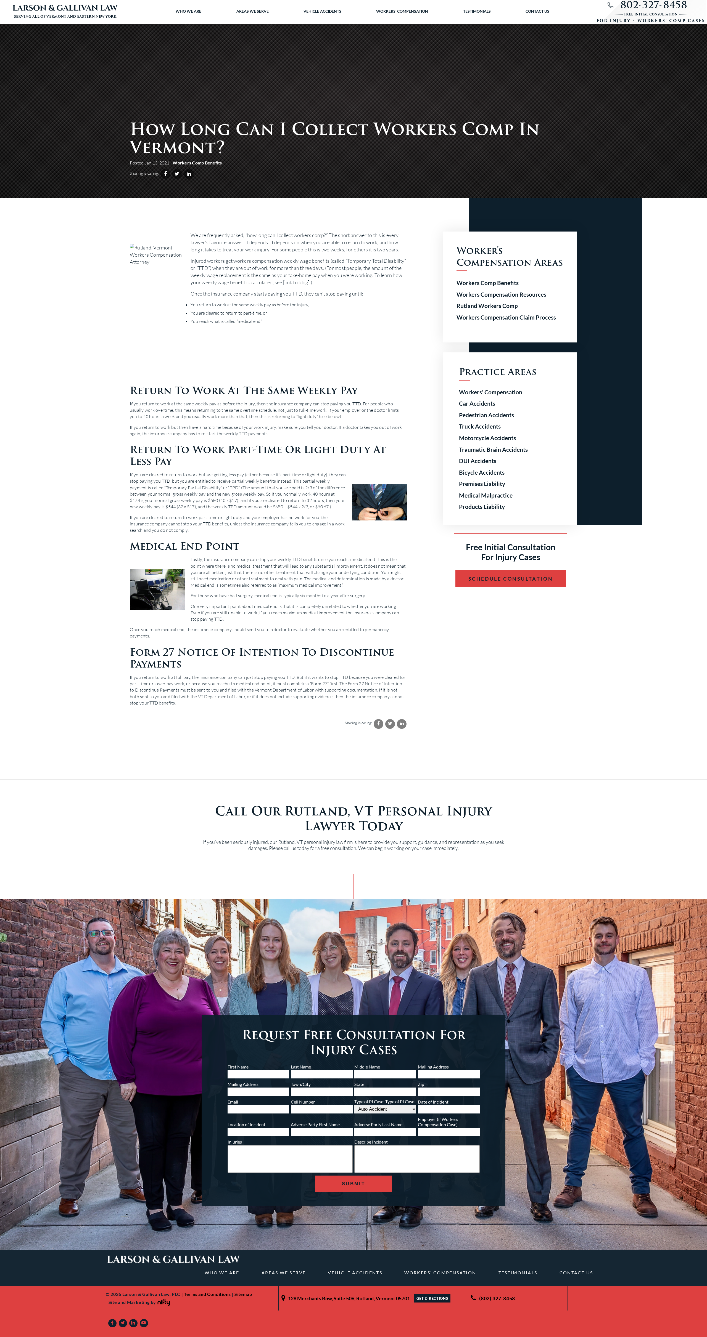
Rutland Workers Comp (487, 305)
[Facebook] (112, 1323)
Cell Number (303, 1101)
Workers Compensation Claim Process (506, 317)
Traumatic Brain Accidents (493, 449)
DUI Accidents (477, 460)
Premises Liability (482, 483)
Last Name (301, 1066)
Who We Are (188, 11)
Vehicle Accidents (322, 11)
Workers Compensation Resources (501, 294)
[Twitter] (123, 1323)
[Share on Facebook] (165, 174)
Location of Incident (246, 1124)
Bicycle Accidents (482, 472)
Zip (421, 1084)
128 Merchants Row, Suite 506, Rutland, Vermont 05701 (349, 1298)
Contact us (537, 11)
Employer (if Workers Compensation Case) (438, 1122)
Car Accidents (477, 403)
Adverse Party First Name (315, 1124)
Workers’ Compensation (402, 11)
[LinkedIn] (133, 1323)
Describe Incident (371, 1141)
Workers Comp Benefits (197, 162)
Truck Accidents (480, 426)
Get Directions (432, 1298)
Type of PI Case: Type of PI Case (384, 1101)
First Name (238, 1066)
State (359, 1084)
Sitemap (243, 1294)
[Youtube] (144, 1323)
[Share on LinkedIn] (189, 174)
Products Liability (482, 506)
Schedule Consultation (510, 579)
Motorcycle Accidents (487, 437)
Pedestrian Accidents (486, 414)
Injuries (235, 1141)
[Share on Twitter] (177, 174)
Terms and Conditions (207, 1294)
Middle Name (367, 1066)
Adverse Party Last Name (378, 1124)
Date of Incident (433, 1101)
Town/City (301, 1084)
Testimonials (477, 11)
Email (233, 1101)
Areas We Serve (252, 11)
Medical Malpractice (486, 495)
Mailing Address (433, 1066)
